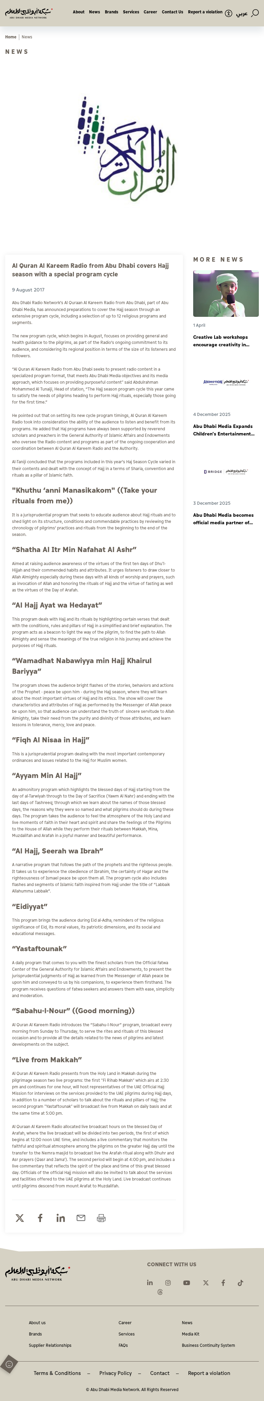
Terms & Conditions (57, 1373)
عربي (242, 13)
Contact (159, 1373)
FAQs (123, 1346)
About (79, 12)
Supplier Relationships (50, 1346)
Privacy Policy (115, 1373)
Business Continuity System (208, 1346)
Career (150, 12)
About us (37, 1323)
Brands (111, 12)
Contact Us (172, 12)
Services (131, 12)
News (94, 12)
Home (10, 37)
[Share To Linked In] (60, 1218)
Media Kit (190, 1335)
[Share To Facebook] (40, 1218)
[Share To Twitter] (20, 1218)
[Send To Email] (81, 1218)
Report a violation (205, 12)
